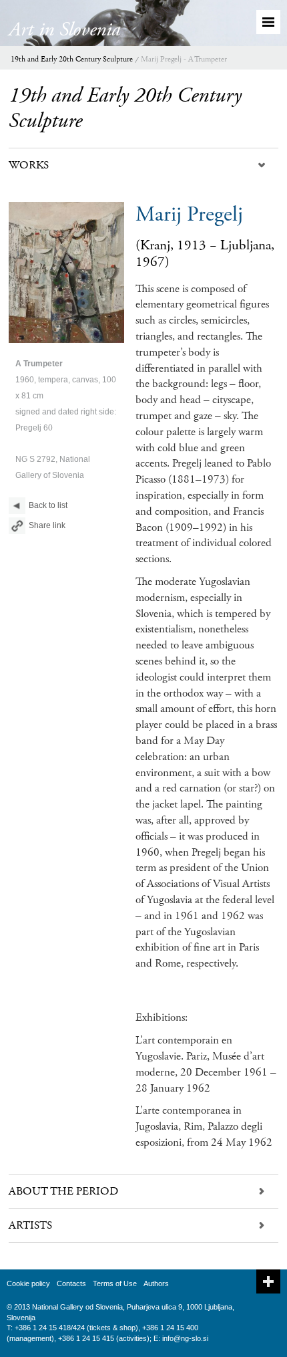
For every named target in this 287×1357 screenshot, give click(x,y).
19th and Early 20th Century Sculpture (72, 59)
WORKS (29, 165)
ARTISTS (30, 1225)
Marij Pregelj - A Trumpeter (184, 59)
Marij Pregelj (189, 214)
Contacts (71, 1283)
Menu (268, 22)
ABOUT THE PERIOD (63, 1191)
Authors (156, 1283)
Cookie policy (28, 1283)
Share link (47, 525)
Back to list (48, 505)
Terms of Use (115, 1283)
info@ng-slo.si (185, 1338)
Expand (268, 1281)
